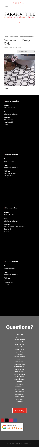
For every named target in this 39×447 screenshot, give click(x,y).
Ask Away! (19, 410)
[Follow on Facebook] (15, 420)
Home (6, 36)
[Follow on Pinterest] (2, 420)
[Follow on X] (7, 420)
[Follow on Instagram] (11, 420)
